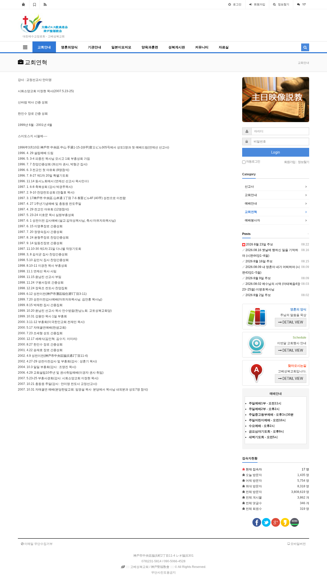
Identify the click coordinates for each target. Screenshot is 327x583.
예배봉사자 (252, 220)
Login (275, 152)
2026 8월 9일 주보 (258, 278)
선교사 (249, 186)
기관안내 (94, 47)
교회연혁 (251, 212)
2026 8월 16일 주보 (259, 261)
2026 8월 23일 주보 (259, 244)
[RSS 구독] (45, 4)
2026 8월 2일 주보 (258, 295)
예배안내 (251, 203)
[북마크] (34, 4)
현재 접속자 (254, 469)
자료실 (224, 47)
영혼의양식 (69, 47)
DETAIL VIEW (292, 322)
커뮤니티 (201, 47)
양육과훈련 (150, 47)
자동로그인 (253, 161)
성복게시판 (176, 47)
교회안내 (44, 47)
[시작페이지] (23, 4)
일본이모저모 (121, 47)
